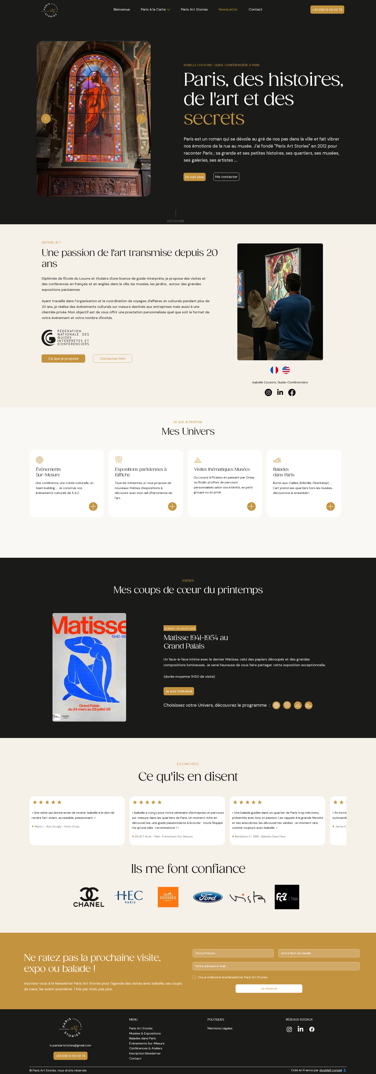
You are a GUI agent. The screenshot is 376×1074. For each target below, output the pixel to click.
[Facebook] (292, 392)
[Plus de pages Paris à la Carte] (168, 9)
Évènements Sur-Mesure (146, 1043)
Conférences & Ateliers (145, 1048)
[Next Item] (141, 118)
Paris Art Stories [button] (141, 1028)
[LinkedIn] (280, 392)
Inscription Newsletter (145, 1053)
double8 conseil (330, 1070)
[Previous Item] (46, 118)
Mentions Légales (220, 1028)
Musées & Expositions (145, 1033)
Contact (135, 1058)
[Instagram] (268, 392)
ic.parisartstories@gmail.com (70, 1045)
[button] (194, 9)
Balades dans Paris (142, 1038)
